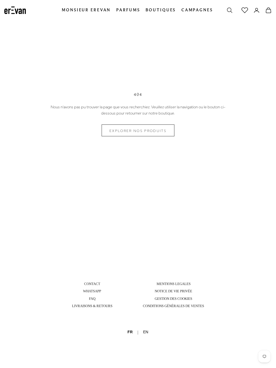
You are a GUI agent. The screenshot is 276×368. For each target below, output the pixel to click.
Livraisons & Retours (92, 306)
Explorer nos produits (138, 130)
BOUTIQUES (161, 10)
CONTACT (92, 284)
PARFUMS (128, 10)
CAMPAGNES (197, 10)
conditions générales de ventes (173, 306)
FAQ (92, 299)
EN (145, 332)
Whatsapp (92, 291)
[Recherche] (229, 10)
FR (130, 332)
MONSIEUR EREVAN (86, 10)
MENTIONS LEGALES (174, 284)
